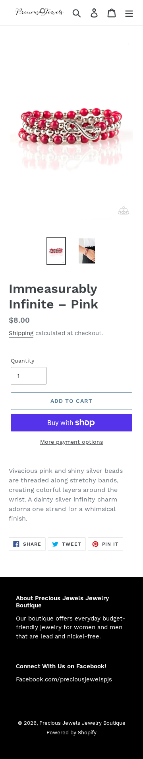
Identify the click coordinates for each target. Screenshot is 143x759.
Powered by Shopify (71, 733)
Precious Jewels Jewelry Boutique (82, 723)
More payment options (71, 442)
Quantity (22, 360)
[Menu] (129, 13)
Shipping (21, 333)
